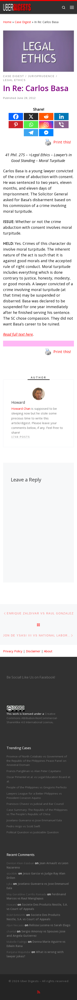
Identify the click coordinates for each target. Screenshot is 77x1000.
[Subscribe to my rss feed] (38, 992)
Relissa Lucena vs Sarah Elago (49, 925)
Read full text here (18, 334)
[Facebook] (16, 116)
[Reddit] (46, 116)
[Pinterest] (16, 124)
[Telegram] (31, 132)
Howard (12, 904)
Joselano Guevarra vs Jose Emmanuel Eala (34, 820)
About (48, 651)
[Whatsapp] (31, 124)
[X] (31, 116)
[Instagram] (46, 124)
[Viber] (61, 124)
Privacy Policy (12, 651)
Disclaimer (33, 651)
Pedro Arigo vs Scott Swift (23, 826)
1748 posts (20, 436)
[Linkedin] (61, 116)
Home (7, 22)
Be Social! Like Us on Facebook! (31, 677)
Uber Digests (29, 981)
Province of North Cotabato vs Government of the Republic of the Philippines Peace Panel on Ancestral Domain (37, 761)
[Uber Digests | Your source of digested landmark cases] (17, 7)
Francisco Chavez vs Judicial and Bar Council (35, 804)
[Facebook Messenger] (46, 132)
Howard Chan (20, 408)
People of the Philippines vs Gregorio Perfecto (37, 787)
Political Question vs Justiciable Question (33, 832)
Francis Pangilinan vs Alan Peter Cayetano (34, 771)
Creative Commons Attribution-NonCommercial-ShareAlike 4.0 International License (32, 718)
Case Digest (23, 22)
